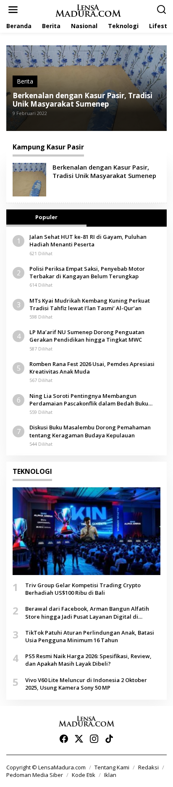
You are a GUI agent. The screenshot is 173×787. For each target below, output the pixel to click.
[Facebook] (63, 738)
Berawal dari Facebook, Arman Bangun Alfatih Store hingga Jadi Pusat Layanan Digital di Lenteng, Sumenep (87, 612)
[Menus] (13, 9)
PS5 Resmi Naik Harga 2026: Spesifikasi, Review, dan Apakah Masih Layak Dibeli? (88, 659)
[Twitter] (78, 738)
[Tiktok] (109, 738)
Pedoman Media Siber (34, 775)
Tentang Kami (111, 767)
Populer (46, 217)
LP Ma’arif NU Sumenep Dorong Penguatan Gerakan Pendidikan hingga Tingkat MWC (86, 335)
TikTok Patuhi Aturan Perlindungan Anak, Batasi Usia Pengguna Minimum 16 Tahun (89, 636)
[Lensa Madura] (88, 10)
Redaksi (148, 767)
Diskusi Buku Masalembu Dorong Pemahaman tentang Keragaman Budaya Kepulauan (90, 431)
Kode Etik (83, 775)
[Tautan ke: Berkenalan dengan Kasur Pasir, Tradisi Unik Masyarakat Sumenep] (29, 179)
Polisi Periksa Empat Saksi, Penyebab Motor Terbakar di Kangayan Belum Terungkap (87, 272)
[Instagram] (94, 738)
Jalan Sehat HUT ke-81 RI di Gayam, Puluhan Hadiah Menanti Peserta (88, 240)
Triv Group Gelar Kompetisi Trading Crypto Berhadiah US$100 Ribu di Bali (83, 588)
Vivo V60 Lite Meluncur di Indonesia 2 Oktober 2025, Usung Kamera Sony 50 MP (86, 683)
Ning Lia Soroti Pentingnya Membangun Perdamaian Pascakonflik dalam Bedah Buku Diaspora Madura (88, 399)
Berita (25, 81)
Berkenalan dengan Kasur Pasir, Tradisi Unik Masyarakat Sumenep (82, 100)
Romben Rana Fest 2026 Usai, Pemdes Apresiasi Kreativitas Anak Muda (92, 367)
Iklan (110, 775)
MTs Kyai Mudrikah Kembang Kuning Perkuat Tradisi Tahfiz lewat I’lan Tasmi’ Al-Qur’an (89, 304)
